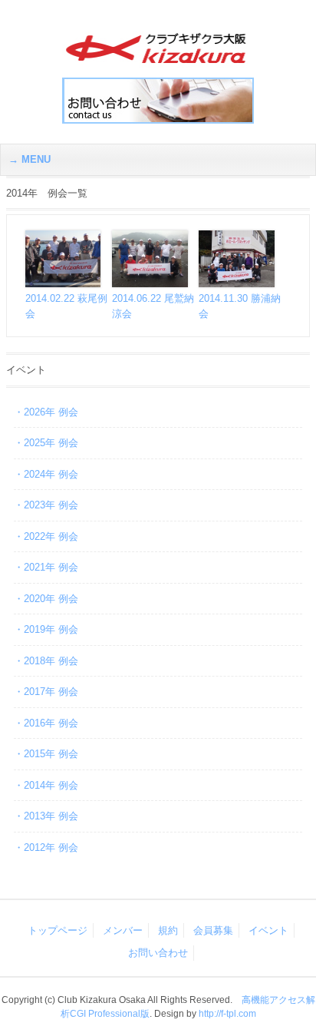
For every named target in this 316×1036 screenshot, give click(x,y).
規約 (168, 930)
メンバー (123, 930)
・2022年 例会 (46, 536)
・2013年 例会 (46, 816)
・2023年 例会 (46, 505)
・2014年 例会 (46, 785)
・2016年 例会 (46, 723)
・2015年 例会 (46, 754)
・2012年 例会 (46, 847)
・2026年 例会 (46, 412)
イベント (268, 930)
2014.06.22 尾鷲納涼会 (153, 306)
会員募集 (213, 930)
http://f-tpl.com (227, 1013)
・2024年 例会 (46, 474)
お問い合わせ (158, 952)
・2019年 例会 (46, 629)
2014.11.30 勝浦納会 (240, 306)
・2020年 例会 (46, 598)
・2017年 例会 (46, 691)
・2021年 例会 (46, 567)
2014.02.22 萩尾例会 (66, 306)
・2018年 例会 (46, 661)
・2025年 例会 (46, 442)
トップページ (57, 930)
